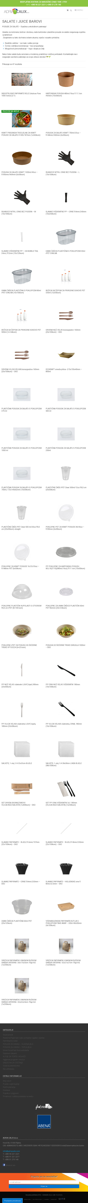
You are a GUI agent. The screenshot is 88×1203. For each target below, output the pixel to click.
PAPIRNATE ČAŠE (10, 1041)
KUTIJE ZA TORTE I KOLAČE (14, 1056)
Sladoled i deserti (10, 1053)
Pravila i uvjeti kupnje (11, 1084)
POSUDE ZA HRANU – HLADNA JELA (18, 1044)
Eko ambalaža (8, 1069)
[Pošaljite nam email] (60, 1199)
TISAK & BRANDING (11, 1066)
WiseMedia (59, 1195)
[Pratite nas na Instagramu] (64, 1199)
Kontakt (54, 1199)
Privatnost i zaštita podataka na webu (18, 1096)
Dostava (6, 1090)
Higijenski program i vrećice (14, 1059)
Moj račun (7, 1081)
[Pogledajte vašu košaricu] (67, 10)
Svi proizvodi (8, 1034)
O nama (46, 1199)
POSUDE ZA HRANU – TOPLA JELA (17, 1047)
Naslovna (27, 1199)
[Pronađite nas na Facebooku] (62, 1199)
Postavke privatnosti (12, 1201)
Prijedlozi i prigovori (11, 1093)
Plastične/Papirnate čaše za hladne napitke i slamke (23, 1038)
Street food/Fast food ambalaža (16, 1050)
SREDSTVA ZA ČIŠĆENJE (13, 1062)
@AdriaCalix (10, 1165)
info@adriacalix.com (11, 1151)
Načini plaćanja (9, 1087)
